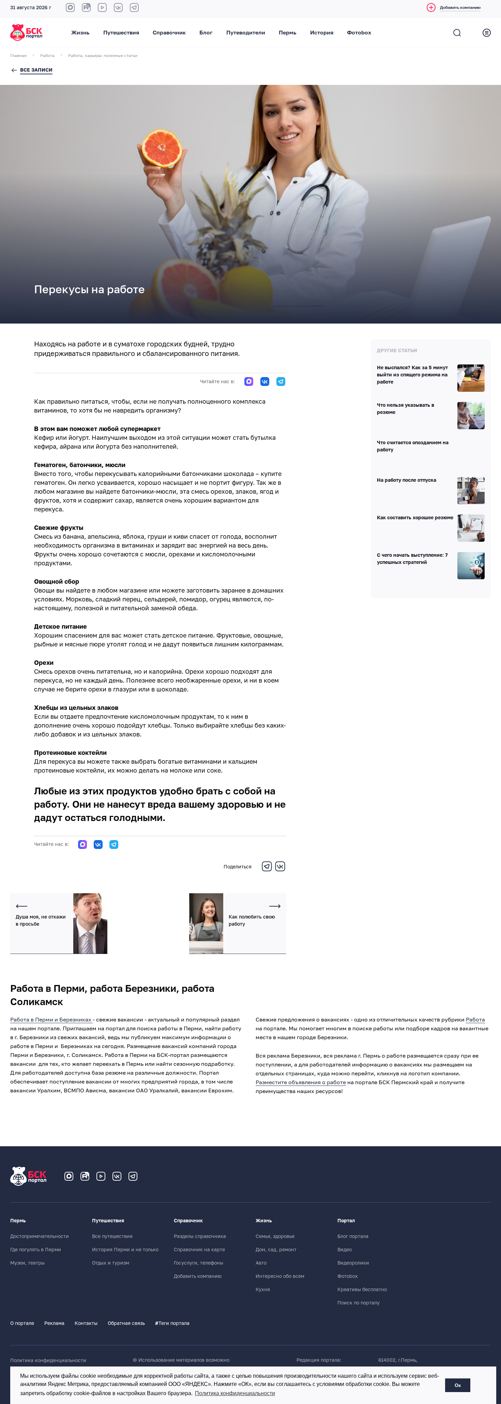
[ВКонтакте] (280, 870)
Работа (475, 1020)
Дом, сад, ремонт (276, 1249)
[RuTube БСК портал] (86, 7)
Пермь (288, 33)
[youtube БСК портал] (102, 7)
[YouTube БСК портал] (100, 1176)
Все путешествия (112, 1236)
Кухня (263, 1289)
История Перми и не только (125, 1249)
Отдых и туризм (110, 1263)
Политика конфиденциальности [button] (235, 1393)
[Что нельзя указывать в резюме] (471, 415)
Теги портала (172, 1323)
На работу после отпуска (406, 480)
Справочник (169, 33)
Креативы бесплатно (362, 1289)
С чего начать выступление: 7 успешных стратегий (412, 559)
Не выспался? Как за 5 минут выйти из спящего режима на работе (412, 375)
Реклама (54, 1323)
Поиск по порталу (358, 1302)
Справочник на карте (199, 1249)
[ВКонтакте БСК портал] (118, 7)
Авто (261, 1263)
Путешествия (121, 33)
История (321, 33)
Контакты (86, 1323)
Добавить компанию (198, 1276)
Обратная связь (126, 1323)
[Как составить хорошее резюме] (471, 528)
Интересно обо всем (280, 1276)
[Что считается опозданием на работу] (471, 453)
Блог (206, 33)
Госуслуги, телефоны (198, 1263)
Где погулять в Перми (35, 1249)
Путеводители (245, 33)
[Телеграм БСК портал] (132, 1176)
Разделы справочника (200, 1236)
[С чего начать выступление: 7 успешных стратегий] (471, 565)
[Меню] (487, 33)
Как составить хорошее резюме (415, 518)
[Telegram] (267, 870)
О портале (22, 1323)
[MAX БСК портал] (70, 7)
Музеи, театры (27, 1263)
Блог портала (352, 1236)
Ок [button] (458, 1385)
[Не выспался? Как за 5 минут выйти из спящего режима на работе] (471, 378)
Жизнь (80, 33)
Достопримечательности (39, 1236)
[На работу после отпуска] (471, 490)
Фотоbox (359, 33)
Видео (344, 1249)
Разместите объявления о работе (301, 1082)
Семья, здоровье (275, 1236)
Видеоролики (353, 1263)
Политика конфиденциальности (48, 1360)
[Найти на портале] (457, 33)
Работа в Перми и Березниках (51, 1020)
